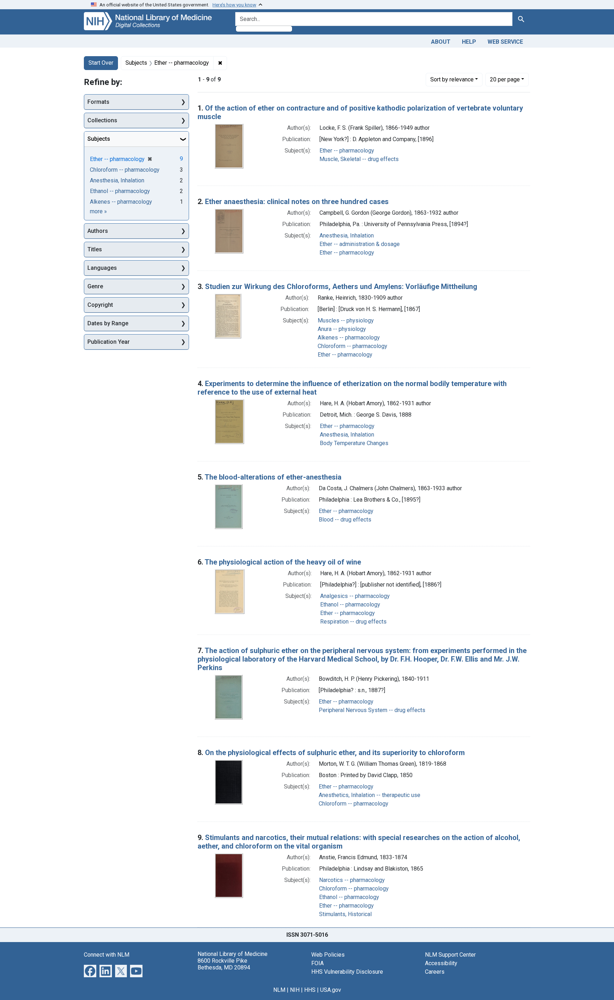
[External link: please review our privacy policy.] (90, 970)
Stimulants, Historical (345, 914)
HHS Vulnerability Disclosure (347, 971)
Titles (94, 249)
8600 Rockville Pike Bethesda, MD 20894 (224, 964)
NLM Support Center (450, 954)
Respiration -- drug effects (353, 621)
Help (469, 41)
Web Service (505, 41)
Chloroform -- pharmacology (352, 346)
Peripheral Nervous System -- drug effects (372, 710)
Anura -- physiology (342, 329)
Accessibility (441, 963)
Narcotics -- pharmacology (352, 880)
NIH (295, 989)
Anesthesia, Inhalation (346, 235)
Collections (102, 120)
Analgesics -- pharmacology (355, 596)
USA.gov (330, 989)
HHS (310, 989)
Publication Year (108, 341)
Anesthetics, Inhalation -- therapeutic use (369, 795)
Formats (98, 101)
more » (98, 211)
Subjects (98, 138)
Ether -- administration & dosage (359, 244)
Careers (435, 971)
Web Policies (328, 954)
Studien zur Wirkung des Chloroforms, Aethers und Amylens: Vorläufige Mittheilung (341, 286)
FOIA (317, 963)
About (441, 41)
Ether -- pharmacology (346, 150)
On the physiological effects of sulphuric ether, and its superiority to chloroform (335, 752)
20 (505, 79)
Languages (102, 267)
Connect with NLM (106, 954)
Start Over (100, 62)
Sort (452, 79)
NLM (279, 989)
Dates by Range (107, 323)
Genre (95, 286)
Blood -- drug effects (345, 519)
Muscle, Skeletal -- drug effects (359, 159)
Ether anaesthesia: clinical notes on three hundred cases (297, 201)
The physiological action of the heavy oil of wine (283, 562)
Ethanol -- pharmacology (350, 604)
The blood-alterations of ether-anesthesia (273, 477)
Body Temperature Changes (354, 443)
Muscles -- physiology (346, 320)
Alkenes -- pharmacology (349, 337)
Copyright (100, 304)
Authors (97, 231)
